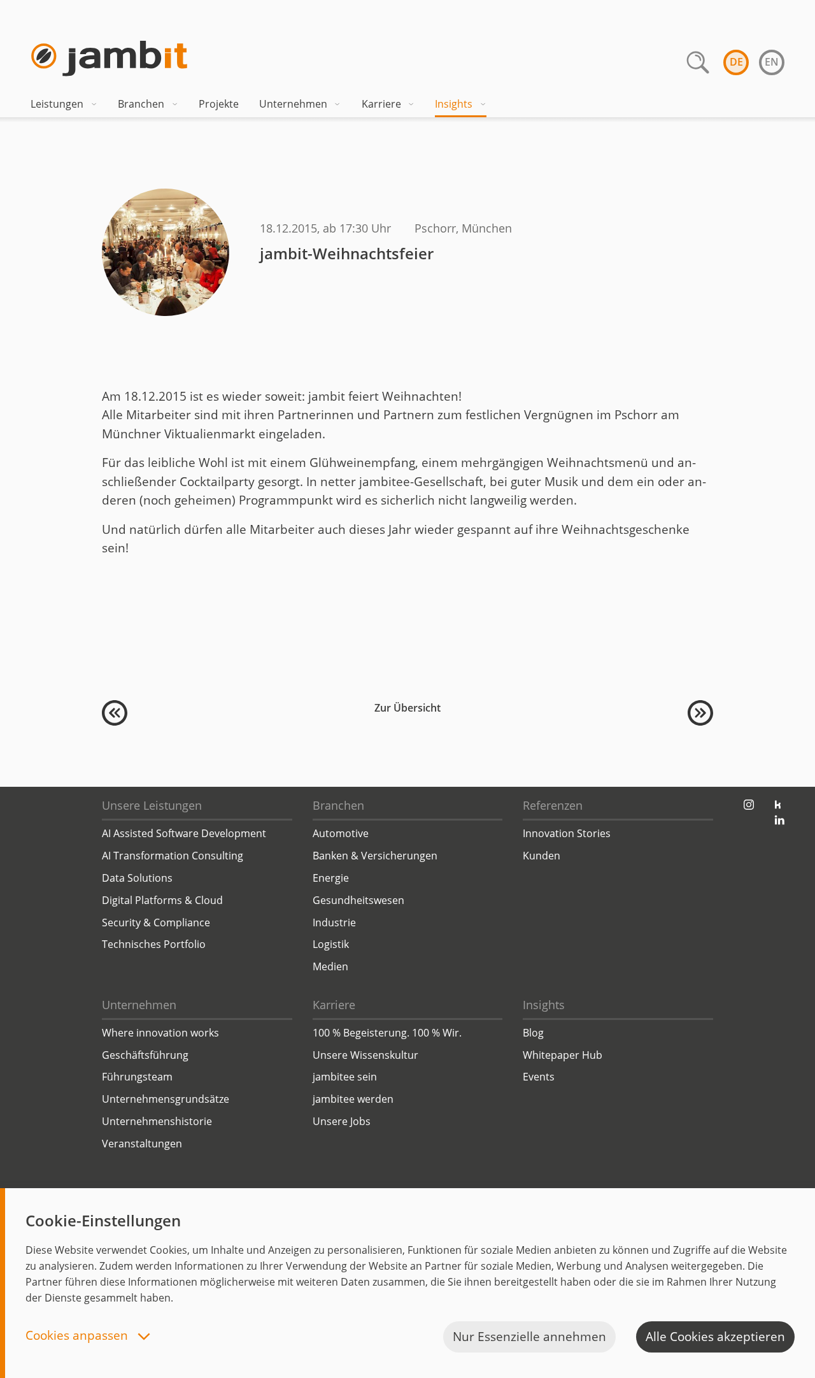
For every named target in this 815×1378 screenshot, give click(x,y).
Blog (533, 1033)
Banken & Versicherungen (375, 856)
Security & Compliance (156, 922)
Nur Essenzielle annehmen (529, 1336)
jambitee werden (353, 1099)
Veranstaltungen (142, 1144)
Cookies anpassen (78, 1336)
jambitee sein (345, 1077)
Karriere (381, 104)
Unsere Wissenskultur (365, 1055)
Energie (331, 878)
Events (539, 1077)
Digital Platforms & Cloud (162, 900)
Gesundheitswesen (358, 900)
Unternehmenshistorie (157, 1121)
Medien (330, 966)
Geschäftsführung (145, 1055)
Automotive (341, 833)
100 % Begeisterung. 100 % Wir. (387, 1033)
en (772, 62)
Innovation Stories (567, 833)
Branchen (141, 104)
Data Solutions (137, 878)
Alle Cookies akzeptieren (715, 1336)
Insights (453, 104)
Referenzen (553, 805)
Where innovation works (160, 1033)
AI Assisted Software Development (184, 833)
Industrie (334, 922)
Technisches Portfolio (154, 944)
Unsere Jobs (342, 1121)
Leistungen (57, 104)
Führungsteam (137, 1077)
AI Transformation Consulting (172, 856)
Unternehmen (293, 104)
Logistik (331, 944)
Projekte (219, 104)
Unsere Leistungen (152, 805)
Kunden (541, 856)
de (736, 62)
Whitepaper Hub (562, 1055)
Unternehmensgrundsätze (165, 1099)
